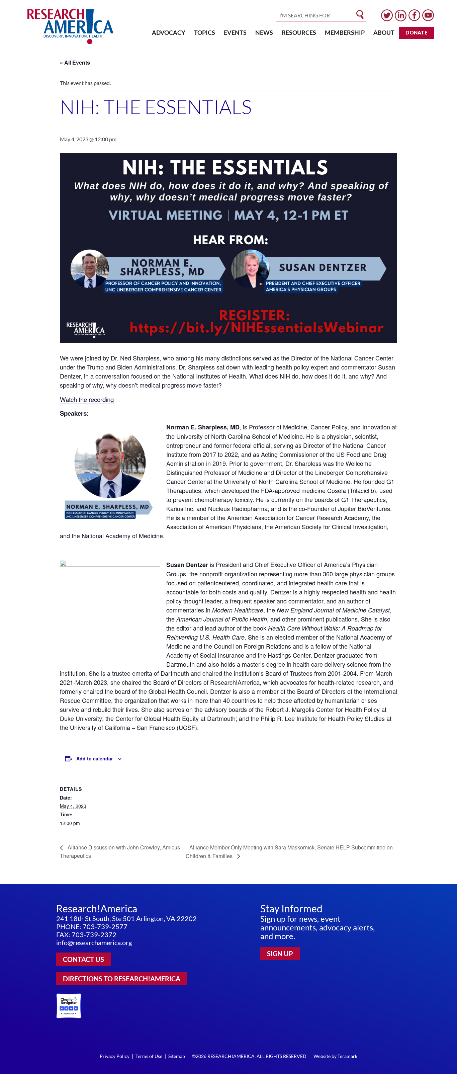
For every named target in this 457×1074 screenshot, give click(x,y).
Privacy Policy (114, 1056)
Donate (416, 32)
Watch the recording (87, 399)
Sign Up (280, 953)
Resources (299, 32)
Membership (345, 32)
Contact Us (83, 959)
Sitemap (176, 1056)
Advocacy (168, 32)
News (264, 32)
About (383, 32)
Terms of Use (148, 1056)
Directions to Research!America (121, 979)
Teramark (347, 1056)
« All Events (75, 62)
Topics (204, 32)
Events (235, 32)
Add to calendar (94, 758)
